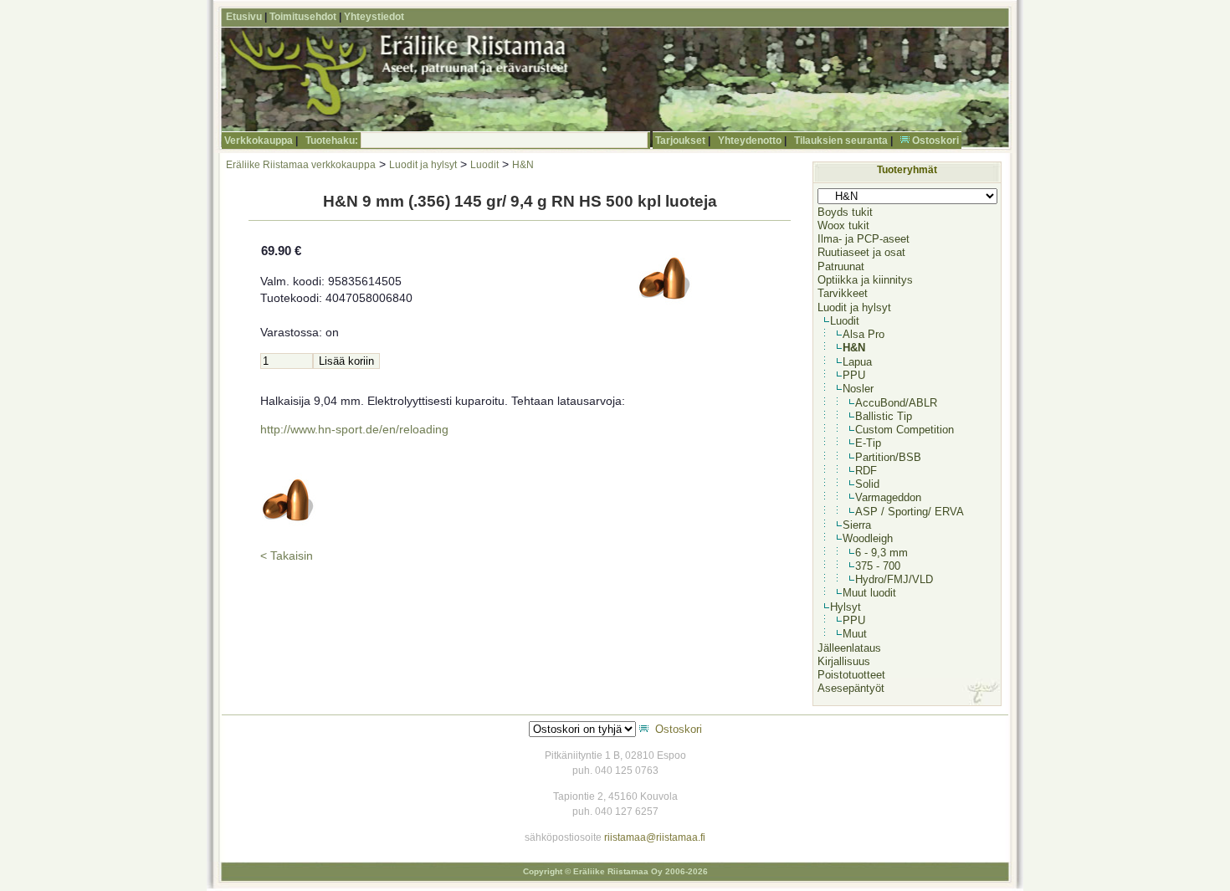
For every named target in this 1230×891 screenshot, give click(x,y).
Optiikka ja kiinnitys (865, 280)
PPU (854, 375)
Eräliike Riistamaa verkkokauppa (301, 165)
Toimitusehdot (302, 17)
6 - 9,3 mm (881, 552)
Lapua (857, 362)
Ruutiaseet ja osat (861, 252)
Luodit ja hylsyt (423, 165)
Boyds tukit (845, 212)
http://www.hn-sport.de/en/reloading (354, 429)
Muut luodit (869, 592)
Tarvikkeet (842, 293)
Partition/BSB (888, 457)
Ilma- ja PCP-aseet (863, 239)
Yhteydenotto (750, 140)
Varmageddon (888, 497)
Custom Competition (904, 429)
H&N (523, 165)
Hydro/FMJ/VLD (894, 579)
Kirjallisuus (843, 661)
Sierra (857, 525)
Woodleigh (868, 538)
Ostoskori (935, 140)
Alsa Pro (863, 334)
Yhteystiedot (374, 17)
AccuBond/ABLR (896, 403)
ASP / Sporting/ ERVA (909, 511)
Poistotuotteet (851, 674)
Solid (867, 484)
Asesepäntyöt (850, 688)
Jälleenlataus (849, 648)
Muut (855, 633)
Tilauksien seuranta (841, 140)
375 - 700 (877, 566)
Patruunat (840, 266)
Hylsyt (845, 607)
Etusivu (244, 17)
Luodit (484, 165)
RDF (866, 470)
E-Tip (868, 443)
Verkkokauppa (258, 140)
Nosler (858, 388)
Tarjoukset (680, 140)
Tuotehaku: (331, 140)
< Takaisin (286, 556)
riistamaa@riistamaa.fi (654, 837)
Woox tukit (843, 225)
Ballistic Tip (883, 416)
